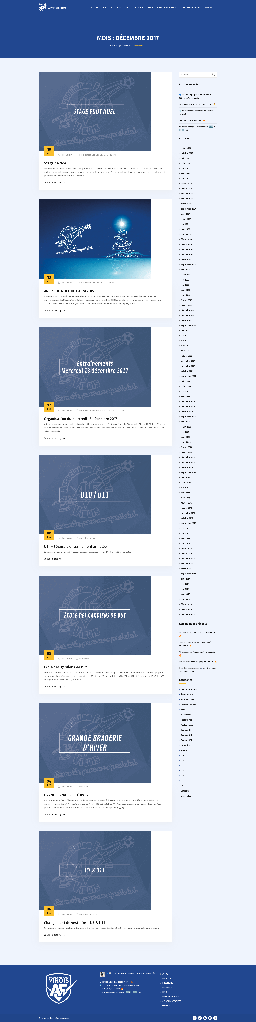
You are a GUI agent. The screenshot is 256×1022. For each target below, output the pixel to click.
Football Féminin (99, 410)
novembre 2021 (188, 366)
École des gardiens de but (65, 667)
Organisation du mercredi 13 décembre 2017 (80, 419)
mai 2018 (185, 533)
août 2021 (185, 381)
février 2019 (186, 503)
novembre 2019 (188, 462)
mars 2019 (185, 498)
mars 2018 (185, 543)
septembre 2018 (188, 523)
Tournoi (184, 750)
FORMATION (138, 7)
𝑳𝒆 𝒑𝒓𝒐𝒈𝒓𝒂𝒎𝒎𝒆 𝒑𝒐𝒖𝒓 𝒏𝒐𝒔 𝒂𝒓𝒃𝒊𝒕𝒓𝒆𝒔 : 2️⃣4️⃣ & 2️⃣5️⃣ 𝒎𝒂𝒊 (120, 992)
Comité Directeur (189, 689)
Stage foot (186, 745)
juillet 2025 (186, 163)
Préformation (187, 725)
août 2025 (185, 158)
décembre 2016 (188, 614)
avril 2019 (185, 493)
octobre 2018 (187, 518)
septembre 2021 (188, 376)
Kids (183, 710)
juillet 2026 (186, 148)
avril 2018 (185, 538)
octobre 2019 (187, 467)
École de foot (85, 155)
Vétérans (185, 791)
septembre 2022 (188, 325)
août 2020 (185, 422)
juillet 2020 (186, 427)
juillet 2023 (186, 275)
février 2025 (186, 183)
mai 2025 (185, 168)
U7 (101, 283)
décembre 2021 (188, 361)
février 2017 (186, 604)
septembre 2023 (188, 264)
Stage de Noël (55, 163)
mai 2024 (185, 224)
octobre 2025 (187, 153)
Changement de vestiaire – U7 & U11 (74, 922)
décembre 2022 (188, 310)
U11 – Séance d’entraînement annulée (75, 546)
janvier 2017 (186, 609)
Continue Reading (52, 182)
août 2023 (185, 270)
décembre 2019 (188, 457)
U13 (97, 155)
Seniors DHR (187, 735)
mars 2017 (185, 599)
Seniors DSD (187, 740)
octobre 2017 (187, 569)
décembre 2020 (188, 401)
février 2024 (186, 239)
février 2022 (186, 351)
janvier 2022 (186, 356)
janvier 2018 (186, 553)
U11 (93, 155)
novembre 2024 (188, 199)
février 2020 (186, 447)
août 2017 (185, 579)
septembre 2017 (188, 574)
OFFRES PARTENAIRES (191, 7)
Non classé (84, 659)
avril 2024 (185, 229)
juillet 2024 (186, 219)
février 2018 (186, 548)
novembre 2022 (188, 315)
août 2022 (185, 330)
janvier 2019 (186, 508)
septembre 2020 (188, 416)
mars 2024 (186, 234)
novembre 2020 (188, 406)
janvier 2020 (187, 452)
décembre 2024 (188, 193)
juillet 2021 (186, 386)
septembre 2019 (188, 472)
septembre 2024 (188, 209)
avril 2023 (185, 290)
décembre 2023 (188, 249)
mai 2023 (185, 285)
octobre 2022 (187, 320)
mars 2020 (186, 442)
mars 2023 (186, 295)
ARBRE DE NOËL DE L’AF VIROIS (69, 291)
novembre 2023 (188, 254)
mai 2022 (185, 340)
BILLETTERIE (122, 7)
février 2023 (186, 300)
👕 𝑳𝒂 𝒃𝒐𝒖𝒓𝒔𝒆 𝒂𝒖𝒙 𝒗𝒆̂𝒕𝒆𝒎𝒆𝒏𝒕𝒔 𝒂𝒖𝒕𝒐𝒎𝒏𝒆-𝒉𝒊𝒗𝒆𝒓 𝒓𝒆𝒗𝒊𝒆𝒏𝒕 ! (120, 985)
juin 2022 (185, 335)
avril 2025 (185, 173)
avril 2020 (185, 437)
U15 (101, 155)
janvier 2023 (186, 305)
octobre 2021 (187, 371)
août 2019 (185, 477)
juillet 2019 (186, 482)
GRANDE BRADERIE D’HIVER (66, 795)
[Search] (215, 75)
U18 (182, 775)
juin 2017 (185, 584)
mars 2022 (186, 346)
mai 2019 (185, 487)
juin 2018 (185, 528)
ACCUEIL (95, 7)
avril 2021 (185, 396)
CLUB (150, 7)
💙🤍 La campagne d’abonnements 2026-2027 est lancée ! (131, 973)
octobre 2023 (187, 259)
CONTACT (209, 7)
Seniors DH (186, 730)
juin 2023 (185, 280)
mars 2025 (186, 178)
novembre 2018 (188, 513)
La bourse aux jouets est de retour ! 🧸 (197, 104)
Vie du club (112, 155)
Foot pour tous (187, 699)
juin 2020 (185, 432)
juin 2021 (185, 391)
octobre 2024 (187, 204)
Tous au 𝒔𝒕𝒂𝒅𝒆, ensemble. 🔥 (192, 120)
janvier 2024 (187, 244)
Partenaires (186, 720)
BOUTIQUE (108, 7)
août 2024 (185, 214)
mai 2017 (185, 589)
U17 (182, 770)
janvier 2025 (186, 188)
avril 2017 (185, 594)
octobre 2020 (187, 411)
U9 (105, 155)
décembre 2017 (188, 558)
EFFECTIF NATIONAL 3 (166, 7)
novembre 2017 (188, 563)
